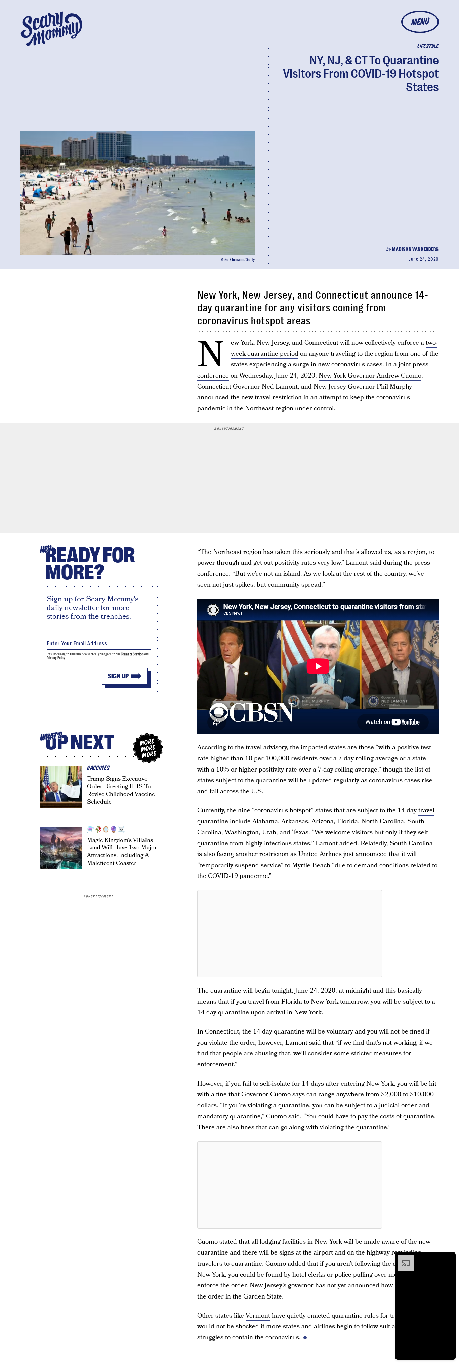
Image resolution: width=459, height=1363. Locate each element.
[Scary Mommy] (51, 29)
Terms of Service (132, 654)
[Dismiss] (448, 1258)
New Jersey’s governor (282, 1285)
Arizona (322, 821)
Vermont (258, 1315)
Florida (347, 821)
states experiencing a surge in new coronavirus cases (306, 364)
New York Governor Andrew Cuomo (370, 375)
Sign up (118, 676)
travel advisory (266, 747)
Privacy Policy (56, 658)
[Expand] (402, 1258)
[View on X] (290, 934)
